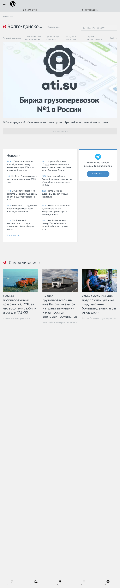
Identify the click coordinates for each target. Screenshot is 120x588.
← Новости (8, 16)
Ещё (112, 38)
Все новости (13, 235)
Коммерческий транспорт (16, 318)
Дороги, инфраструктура (94, 37)
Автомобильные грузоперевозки (33, 37)
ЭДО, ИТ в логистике (71, 37)
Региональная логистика (52, 37)
